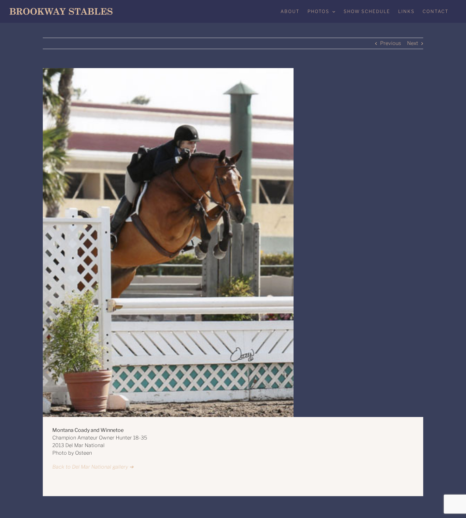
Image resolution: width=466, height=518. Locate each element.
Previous (390, 43)
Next (412, 43)
